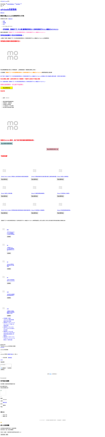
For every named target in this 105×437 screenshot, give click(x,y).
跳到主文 (2, 12)
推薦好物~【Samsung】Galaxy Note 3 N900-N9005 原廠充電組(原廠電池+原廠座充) (9, 333)
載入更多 (2, 362)
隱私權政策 (59, 420)
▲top (1, 359)
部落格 (4, 22)
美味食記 (10, 357)
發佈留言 (2, 369)
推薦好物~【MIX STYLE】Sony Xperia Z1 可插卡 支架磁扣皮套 (9, 324)
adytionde (2, 347)
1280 (8, 292)
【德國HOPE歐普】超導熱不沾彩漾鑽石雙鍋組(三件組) (11, 312)
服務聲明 (64, 420)
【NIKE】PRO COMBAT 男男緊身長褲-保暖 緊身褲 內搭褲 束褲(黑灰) (16, 210)
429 (7, 277)
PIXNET (43, 420)
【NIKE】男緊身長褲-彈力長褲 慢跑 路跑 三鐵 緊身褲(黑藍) (44, 176)
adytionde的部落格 (8, 9)
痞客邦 (9, 354)
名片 (4, 24)
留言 (12, 354)
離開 (7, 434)
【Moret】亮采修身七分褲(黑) (63, 193)
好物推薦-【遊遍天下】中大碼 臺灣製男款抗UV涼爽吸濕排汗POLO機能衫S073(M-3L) (30, 29)
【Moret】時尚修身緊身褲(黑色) (63, 210)
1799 (8, 308)
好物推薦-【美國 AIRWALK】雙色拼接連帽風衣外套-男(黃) (9, 320)
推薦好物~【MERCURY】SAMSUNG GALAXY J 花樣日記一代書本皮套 (9, 338)
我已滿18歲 (3, 434)
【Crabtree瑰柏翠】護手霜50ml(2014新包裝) (10, 265)
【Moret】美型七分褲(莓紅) (62, 176)
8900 (8, 229)
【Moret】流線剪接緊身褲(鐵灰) (38, 193)
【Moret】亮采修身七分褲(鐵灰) (38, 210)
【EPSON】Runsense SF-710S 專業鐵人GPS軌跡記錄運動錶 (10, 233)
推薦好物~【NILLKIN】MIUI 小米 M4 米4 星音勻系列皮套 (9, 329)
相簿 (4, 21)
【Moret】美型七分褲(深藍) (6, 193)
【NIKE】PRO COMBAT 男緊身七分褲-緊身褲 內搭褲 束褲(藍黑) (14, 176)
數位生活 (10, 18)
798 (7, 245)
